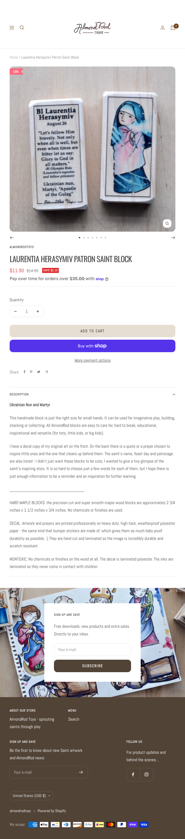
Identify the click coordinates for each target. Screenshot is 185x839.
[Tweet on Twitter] (39, 372)
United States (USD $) (29, 795)
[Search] (22, 27)
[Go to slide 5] (97, 237)
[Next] (173, 237)
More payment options (93, 360)
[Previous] (12, 237)
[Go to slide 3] (88, 237)
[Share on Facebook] (25, 372)
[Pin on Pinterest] (31, 372)
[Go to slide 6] (101, 237)
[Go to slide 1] (79, 237)
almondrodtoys (22, 247)
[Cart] (173, 27)
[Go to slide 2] (84, 237)
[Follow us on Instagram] (146, 774)
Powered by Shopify (52, 810)
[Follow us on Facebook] (133, 774)
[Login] (162, 28)
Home (14, 57)
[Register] (81, 772)
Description (19, 394)
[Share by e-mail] (46, 372)
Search (73, 719)
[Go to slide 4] (92, 237)
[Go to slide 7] (105, 237)
